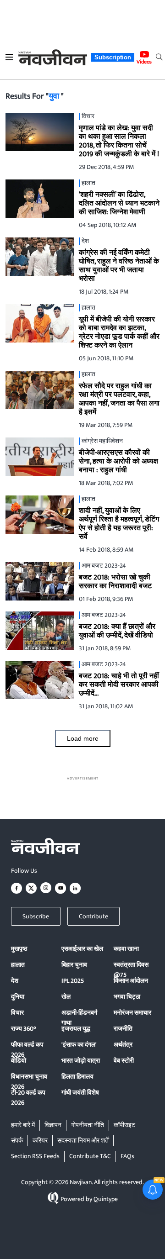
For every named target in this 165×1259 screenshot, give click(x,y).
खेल (66, 996)
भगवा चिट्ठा (127, 996)
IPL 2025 (72, 980)
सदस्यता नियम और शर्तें (83, 1140)
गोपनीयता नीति (87, 1125)
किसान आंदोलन (131, 980)
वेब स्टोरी (124, 1060)
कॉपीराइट (124, 1125)
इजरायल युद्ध (75, 1028)
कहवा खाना (126, 948)
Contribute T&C (90, 1156)
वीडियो (18, 1060)
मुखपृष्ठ (19, 948)
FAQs (127, 1156)
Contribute (93, 916)
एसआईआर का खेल (82, 948)
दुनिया (17, 996)
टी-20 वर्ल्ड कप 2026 (28, 1097)
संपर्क (17, 1140)
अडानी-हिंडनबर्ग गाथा (79, 1017)
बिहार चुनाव (74, 964)
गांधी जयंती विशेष (80, 1092)
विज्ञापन (52, 1125)
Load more (83, 738)
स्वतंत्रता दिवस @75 (131, 969)
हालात (18, 964)
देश (14, 980)
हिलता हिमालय (77, 1076)
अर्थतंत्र (123, 1044)
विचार (17, 1012)
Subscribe (35, 916)
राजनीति (123, 1028)
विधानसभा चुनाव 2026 (29, 1081)
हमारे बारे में (23, 1125)
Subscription (112, 57)
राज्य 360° (23, 1028)
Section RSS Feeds (35, 1156)
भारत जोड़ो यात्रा (80, 1060)
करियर (40, 1140)
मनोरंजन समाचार (132, 1012)
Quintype (106, 1199)
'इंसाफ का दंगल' (79, 1044)
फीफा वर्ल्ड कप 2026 (27, 1049)
